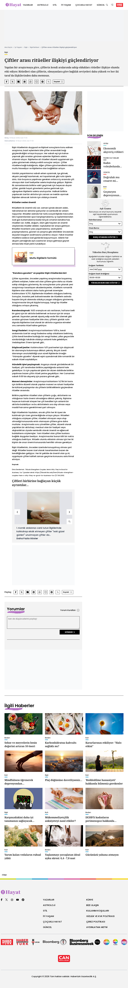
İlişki (26, 47)
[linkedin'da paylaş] (24, 82)
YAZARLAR (48, 899)
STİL (45, 910)
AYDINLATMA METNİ (96, 927)
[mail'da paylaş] (36, 82)
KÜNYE (89, 899)
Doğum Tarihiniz (96, 265)
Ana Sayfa (8, 47)
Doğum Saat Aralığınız (99, 273)
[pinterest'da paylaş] (42, 82)
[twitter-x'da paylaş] (12, 82)
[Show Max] (124, 942)
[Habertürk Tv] (22, 942)
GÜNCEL (47, 927)
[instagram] (12, 900)
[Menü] (112, 5)
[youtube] (17, 900)
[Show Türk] (115, 942)
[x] (6, 900)
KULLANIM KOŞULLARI (97, 910)
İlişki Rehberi (34, 47)
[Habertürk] (7, 942)
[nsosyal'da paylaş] (18, 82)
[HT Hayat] (64, 892)
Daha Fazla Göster (27, 538)
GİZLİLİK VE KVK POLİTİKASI (100, 916)
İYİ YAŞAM (48, 916)
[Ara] (107, 5)
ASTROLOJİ (49, 905)
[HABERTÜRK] (119, 5)
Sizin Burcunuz (95, 220)
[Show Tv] (107, 942)
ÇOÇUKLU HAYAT (52, 921)
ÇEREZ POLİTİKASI (95, 921)
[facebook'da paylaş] (6, 82)
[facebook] (1, 900)
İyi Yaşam (18, 47)
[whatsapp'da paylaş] (30, 82)
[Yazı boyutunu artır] (48, 82)
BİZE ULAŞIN (92, 905)
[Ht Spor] (36, 942)
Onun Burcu (94, 228)
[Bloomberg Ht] (54, 942)
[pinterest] (23, 900)
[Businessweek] (85, 942)
